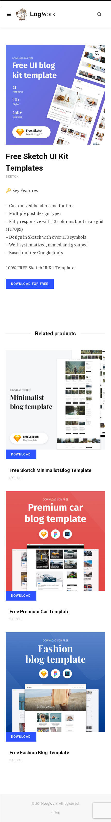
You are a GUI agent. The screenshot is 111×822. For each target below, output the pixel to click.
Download (21, 454)
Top (57, 812)
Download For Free (29, 284)
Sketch (12, 176)
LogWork (50, 804)
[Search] (99, 14)
